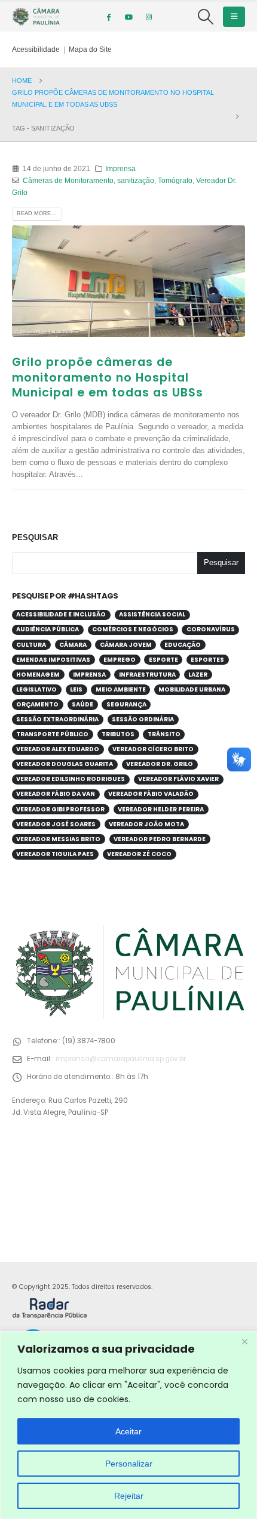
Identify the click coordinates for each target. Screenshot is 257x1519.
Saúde (82, 704)
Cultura (31, 644)
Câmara (73, 644)
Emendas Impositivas (53, 659)
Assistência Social (152, 614)
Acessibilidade (36, 49)
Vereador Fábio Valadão (151, 793)
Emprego (119, 659)
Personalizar (128, 1463)
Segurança (126, 704)
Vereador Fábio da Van (55, 793)
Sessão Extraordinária (57, 719)
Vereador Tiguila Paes (55, 854)
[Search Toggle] (206, 16)
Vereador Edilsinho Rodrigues (70, 778)
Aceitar (128, 1431)
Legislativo (36, 689)
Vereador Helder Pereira (161, 809)
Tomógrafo (175, 180)
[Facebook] (108, 16)
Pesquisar (35, 537)
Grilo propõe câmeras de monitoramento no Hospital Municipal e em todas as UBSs (107, 377)
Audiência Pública (47, 629)
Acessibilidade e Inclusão (61, 614)
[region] (128, 1425)
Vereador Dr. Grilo (159, 764)
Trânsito (164, 734)
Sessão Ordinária (143, 719)
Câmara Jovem (126, 644)
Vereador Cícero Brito (153, 749)
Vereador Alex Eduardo (57, 749)
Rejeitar (128, 1496)
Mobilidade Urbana (191, 689)
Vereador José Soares (56, 824)
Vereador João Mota (146, 824)
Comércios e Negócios (132, 629)
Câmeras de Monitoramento (68, 180)
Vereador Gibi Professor (60, 809)
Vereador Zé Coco (139, 854)
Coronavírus (210, 629)
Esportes (207, 659)
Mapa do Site (90, 49)
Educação (182, 644)
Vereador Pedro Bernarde (160, 839)
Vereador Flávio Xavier (178, 778)
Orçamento (37, 704)
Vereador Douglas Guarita (64, 764)
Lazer (197, 674)
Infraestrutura (147, 674)
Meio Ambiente (121, 689)
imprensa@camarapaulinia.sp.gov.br (121, 1059)
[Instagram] (148, 16)
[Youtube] (128, 16)
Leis (76, 689)
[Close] (244, 1341)
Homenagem (38, 674)
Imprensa (120, 168)
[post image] (128, 281)
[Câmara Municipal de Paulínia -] (36, 16)
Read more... (36, 213)
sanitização (135, 180)
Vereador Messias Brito (58, 839)
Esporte (163, 659)
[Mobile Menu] (234, 17)
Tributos (118, 734)
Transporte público (52, 734)
